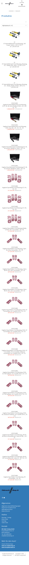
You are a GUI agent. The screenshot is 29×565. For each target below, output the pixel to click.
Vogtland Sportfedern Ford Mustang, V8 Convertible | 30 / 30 (14, 477)
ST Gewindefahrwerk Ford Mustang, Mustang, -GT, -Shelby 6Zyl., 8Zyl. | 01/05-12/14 (14, 64)
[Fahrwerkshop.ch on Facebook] (2, 498)
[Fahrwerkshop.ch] (9, 3)
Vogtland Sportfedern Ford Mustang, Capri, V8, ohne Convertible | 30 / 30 (14, 249)
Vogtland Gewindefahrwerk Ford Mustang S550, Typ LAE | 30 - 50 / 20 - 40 (14, 127)
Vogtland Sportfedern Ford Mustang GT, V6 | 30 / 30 (14, 188)
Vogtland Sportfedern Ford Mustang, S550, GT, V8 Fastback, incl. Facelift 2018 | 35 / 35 (14, 393)
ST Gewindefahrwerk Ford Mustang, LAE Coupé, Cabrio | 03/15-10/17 (14, 44)
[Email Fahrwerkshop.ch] (4, 498)
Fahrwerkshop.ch (10, 553)
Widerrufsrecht (6, 511)
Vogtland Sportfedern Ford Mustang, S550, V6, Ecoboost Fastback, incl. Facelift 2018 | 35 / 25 (14, 414)
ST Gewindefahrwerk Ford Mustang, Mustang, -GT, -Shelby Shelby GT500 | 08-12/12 (14, 85)
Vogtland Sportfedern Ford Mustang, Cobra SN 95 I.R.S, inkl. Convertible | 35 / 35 (14, 269)
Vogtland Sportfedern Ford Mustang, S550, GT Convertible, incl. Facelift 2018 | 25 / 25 (14, 310)
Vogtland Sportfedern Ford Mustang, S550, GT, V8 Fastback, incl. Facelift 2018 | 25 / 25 (14, 373)
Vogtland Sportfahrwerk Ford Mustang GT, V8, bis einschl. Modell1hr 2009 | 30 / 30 (14, 167)
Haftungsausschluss (7, 509)
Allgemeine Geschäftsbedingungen (11, 506)
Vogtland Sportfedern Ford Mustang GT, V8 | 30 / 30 (14, 208)
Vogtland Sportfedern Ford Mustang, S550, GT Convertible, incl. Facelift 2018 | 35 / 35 (14, 330)
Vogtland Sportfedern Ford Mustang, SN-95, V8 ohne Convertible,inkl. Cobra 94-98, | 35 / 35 (14, 436)
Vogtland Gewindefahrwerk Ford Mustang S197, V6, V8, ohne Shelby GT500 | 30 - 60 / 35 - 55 (14, 106)
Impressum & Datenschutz (9, 507)
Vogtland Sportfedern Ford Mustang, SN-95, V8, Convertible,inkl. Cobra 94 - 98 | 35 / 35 (14, 457)
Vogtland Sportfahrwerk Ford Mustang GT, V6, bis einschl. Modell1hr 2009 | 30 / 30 (14, 147)
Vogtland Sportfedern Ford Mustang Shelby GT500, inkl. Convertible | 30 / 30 (14, 228)
